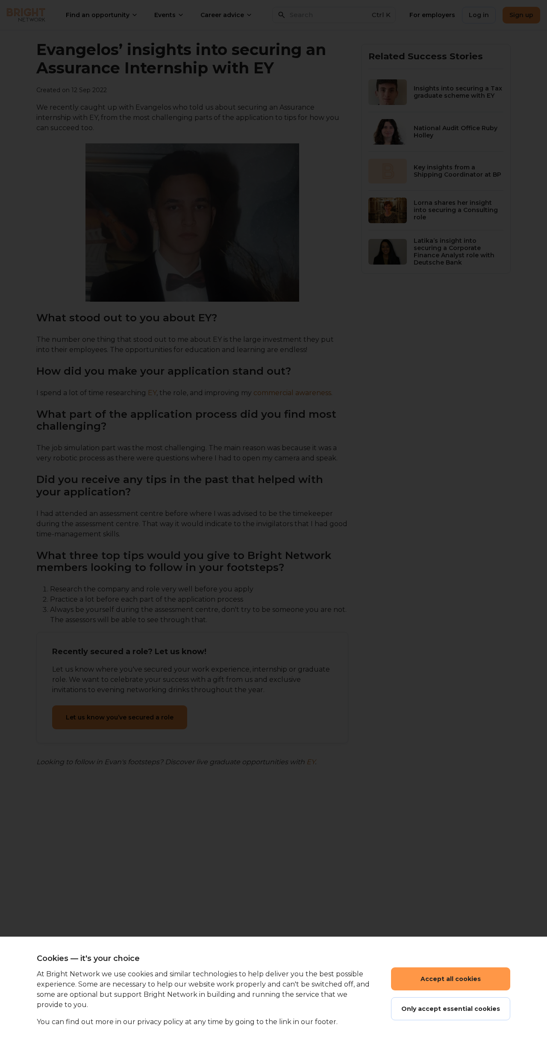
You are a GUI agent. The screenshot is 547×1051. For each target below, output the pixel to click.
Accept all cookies (451, 979)
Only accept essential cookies (450, 1009)
